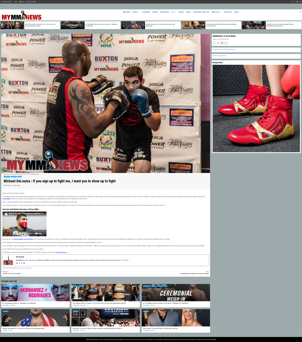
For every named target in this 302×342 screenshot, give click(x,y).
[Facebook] (17, 263)
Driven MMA (6, 198)
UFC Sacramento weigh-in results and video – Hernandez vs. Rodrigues (165, 303)
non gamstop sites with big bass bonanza (224, 49)
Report (5, 330)
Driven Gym (9, 268)
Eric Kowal (9, 185)
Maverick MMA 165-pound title (23, 239)
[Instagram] (22, 263)
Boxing (181, 12)
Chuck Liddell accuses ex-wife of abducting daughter (160, 328)
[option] (30, 25)
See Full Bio (124, 260)
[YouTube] (24, 263)
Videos (236, 12)
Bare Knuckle (164, 12)
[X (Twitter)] (19, 263)
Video (19, 176)
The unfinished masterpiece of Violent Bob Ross (194, 272)
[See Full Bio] (129, 260)
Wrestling (215, 12)
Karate (188, 12)
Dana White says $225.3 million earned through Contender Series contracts (97, 328)
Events (134, 12)
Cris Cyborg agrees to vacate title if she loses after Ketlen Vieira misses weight (99, 303)
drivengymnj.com (61, 252)
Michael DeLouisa (17, 268)
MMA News (22, 1)
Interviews (146, 12)
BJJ (173, 12)
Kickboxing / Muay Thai (201, 12)
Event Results (6, 286)
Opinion (155, 12)
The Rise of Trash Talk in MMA (11, 272)
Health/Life (228, 12)
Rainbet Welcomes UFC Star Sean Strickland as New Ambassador (23, 328)
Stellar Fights (27, 268)
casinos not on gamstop (219, 55)
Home (15, 1)
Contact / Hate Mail (31, 1)
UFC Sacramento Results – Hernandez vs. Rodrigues (19, 303)
